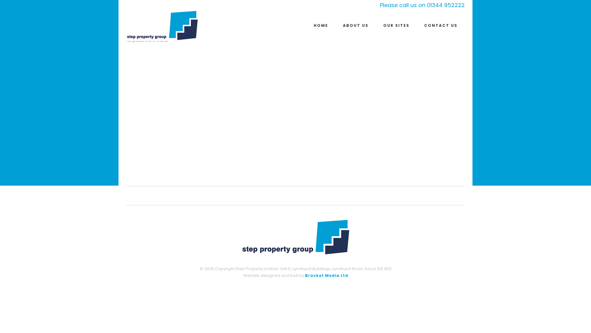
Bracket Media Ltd (326, 275)
